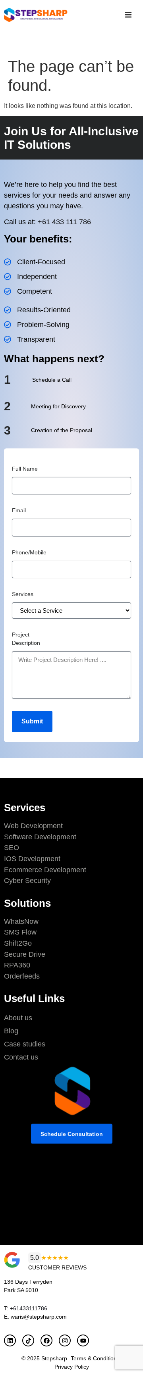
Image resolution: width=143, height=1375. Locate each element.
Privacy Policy (71, 1366)
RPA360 (17, 965)
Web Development (33, 826)
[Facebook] (46, 1340)
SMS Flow (20, 932)
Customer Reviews (57, 1267)
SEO (11, 848)
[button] (128, 15)
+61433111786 (28, 1308)
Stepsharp (54, 1358)
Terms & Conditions (95, 1358)
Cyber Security (27, 881)
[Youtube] (83, 1340)
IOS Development (32, 859)
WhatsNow (21, 921)
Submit (32, 721)
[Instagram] (65, 1340)
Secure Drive (24, 954)
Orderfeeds (22, 976)
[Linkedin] (10, 1340)
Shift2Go (18, 943)
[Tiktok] (28, 1340)
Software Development (40, 837)
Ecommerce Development (45, 870)
